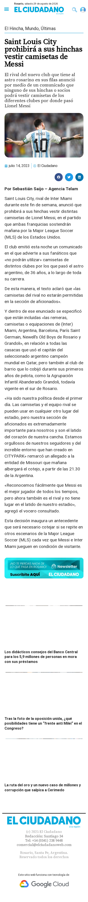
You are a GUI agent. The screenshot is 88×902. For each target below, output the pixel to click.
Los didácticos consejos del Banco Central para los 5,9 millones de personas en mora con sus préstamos (41, 657)
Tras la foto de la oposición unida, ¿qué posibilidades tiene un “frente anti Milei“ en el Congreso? (43, 723)
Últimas (48, 28)
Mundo (32, 28)
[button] (6, 9)
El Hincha (14, 28)
